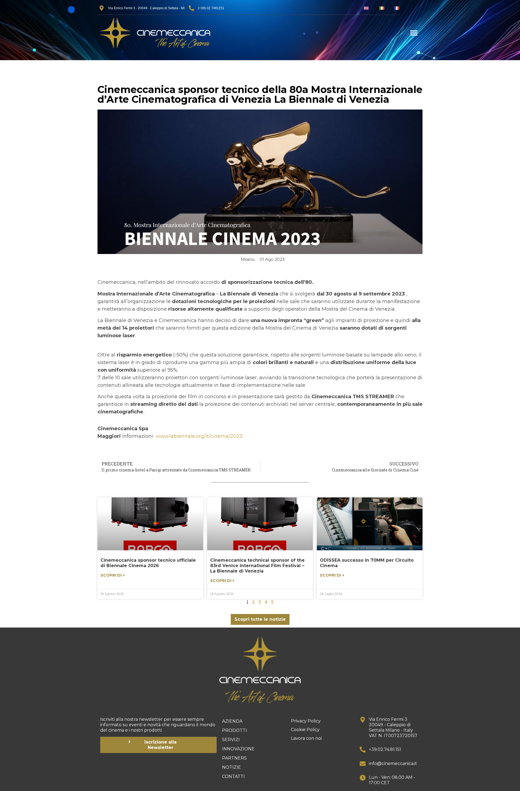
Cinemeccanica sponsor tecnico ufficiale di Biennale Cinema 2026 (148, 563)
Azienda (232, 721)
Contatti (233, 776)
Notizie (231, 767)
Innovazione (238, 748)
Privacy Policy (306, 721)
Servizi (231, 739)
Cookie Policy (305, 729)
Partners (234, 758)
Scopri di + (112, 575)
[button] (414, 33)
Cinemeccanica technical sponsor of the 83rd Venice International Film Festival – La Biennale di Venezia (257, 566)
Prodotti (234, 730)
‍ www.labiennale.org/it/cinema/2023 (198, 436)
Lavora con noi (306, 738)
